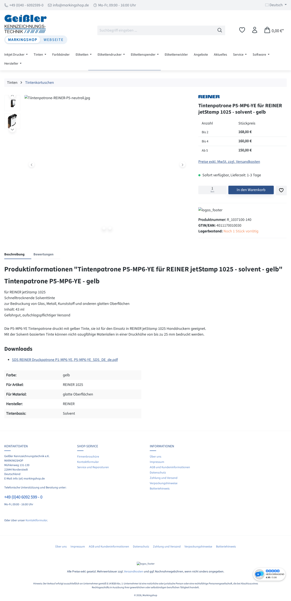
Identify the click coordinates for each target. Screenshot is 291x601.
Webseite (53, 39)
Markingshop (22, 39)
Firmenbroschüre (88, 457)
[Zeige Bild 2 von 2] (109, 228)
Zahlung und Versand (163, 478)
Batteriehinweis (160, 489)
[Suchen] (220, 30)
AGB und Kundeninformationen (170, 467)
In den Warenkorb (251, 190)
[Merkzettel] (242, 30)
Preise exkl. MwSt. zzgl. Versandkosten (229, 161)
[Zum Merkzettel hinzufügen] (281, 190)
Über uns (155, 457)
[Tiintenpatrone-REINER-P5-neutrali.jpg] (107, 164)
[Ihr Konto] (254, 30)
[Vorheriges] (32, 164)
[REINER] (209, 96)
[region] (97, 165)
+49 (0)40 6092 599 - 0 (23, 497)
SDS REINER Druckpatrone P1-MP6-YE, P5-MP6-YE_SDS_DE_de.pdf (65, 359)
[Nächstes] (182, 164)
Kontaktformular (36, 520)
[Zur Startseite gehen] (35, 23)
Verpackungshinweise (163, 483)
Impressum (157, 462)
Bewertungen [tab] (43, 254)
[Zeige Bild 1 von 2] (103, 228)
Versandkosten (133, 571)
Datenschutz (158, 473)
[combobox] (156, 30)
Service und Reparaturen (93, 467)
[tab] (17, 254)
